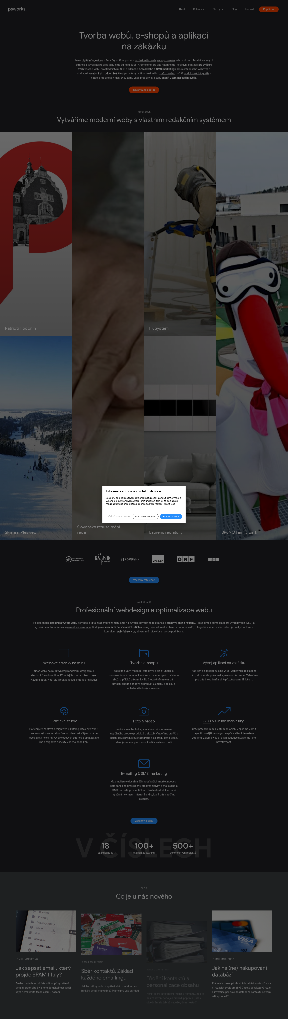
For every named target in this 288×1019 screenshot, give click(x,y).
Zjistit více (169, 503)
